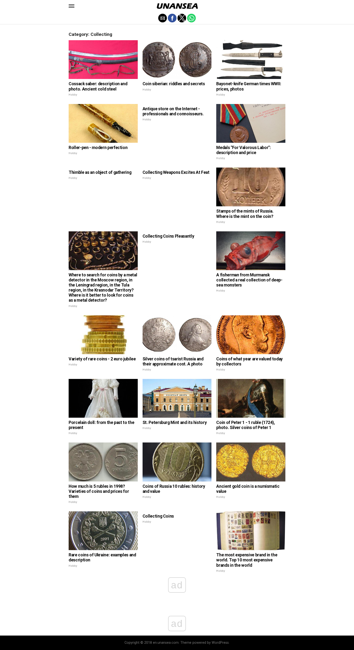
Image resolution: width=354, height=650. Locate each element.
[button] (71, 6)
